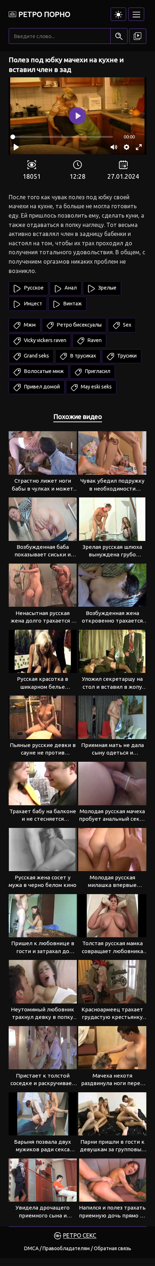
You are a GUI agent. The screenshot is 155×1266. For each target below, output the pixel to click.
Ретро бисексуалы (79, 325)
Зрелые (106, 288)
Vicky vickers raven (44, 340)
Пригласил (97, 371)
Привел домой (41, 387)
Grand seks (36, 356)
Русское (33, 288)
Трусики (126, 356)
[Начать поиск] (118, 36)
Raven (94, 340)
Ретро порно (44, 14)
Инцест (32, 303)
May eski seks (96, 387)
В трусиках (82, 356)
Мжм (29, 325)
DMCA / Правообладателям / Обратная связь (77, 1248)
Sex (126, 325)
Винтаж (72, 303)
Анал (70, 288)
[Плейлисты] (137, 36)
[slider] (61, 136)
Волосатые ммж (43, 371)
